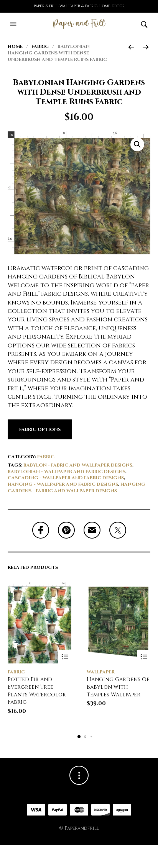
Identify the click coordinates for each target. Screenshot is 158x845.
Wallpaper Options (143, 656)
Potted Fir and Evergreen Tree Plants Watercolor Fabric (37, 691)
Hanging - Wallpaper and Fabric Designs (63, 484)
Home (15, 46)
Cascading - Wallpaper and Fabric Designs (66, 478)
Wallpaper (101, 672)
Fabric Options (40, 429)
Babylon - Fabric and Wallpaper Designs (77, 465)
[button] (14, 24)
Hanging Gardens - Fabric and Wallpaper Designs (76, 487)
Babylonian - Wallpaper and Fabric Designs (66, 471)
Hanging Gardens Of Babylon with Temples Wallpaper (118, 687)
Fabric (40, 46)
